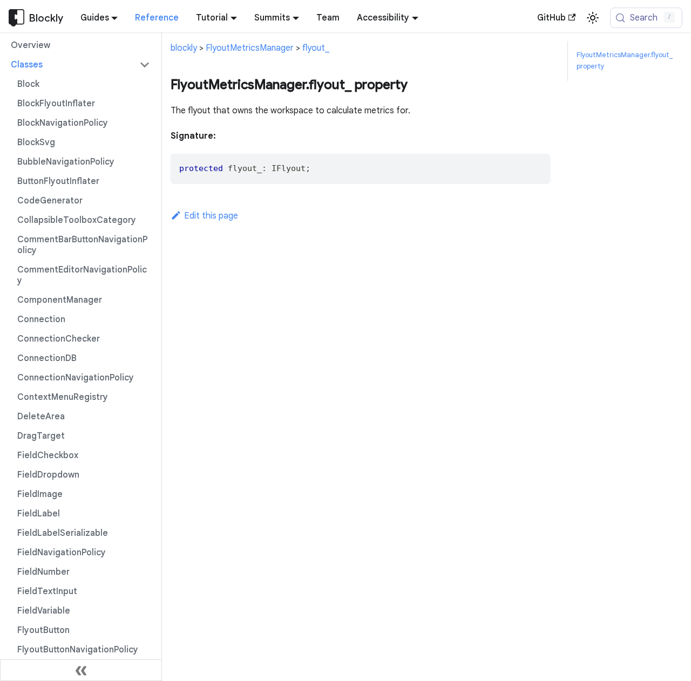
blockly (184, 48)
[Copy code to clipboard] (537, 167)
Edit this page (211, 215)
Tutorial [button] (212, 17)
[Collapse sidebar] (81, 670)
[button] (80, 64)
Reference (157, 17)
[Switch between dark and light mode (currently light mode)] (592, 17)
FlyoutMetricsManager (250, 48)
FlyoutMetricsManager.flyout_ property (625, 61)
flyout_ (315, 48)
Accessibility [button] (383, 17)
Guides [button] (94, 17)
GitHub (551, 17)
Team (328, 17)
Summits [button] (272, 17)
